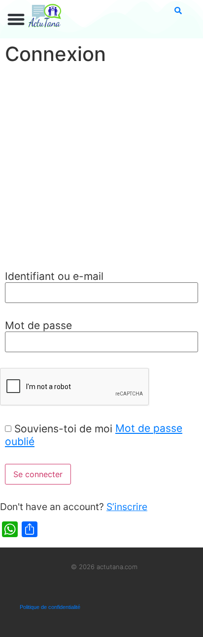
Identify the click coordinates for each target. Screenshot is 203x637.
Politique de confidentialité (50, 607)
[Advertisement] (101, 169)
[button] (16, 19)
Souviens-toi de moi (63, 429)
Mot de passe (38, 325)
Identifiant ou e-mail (54, 276)
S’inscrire (126, 507)
